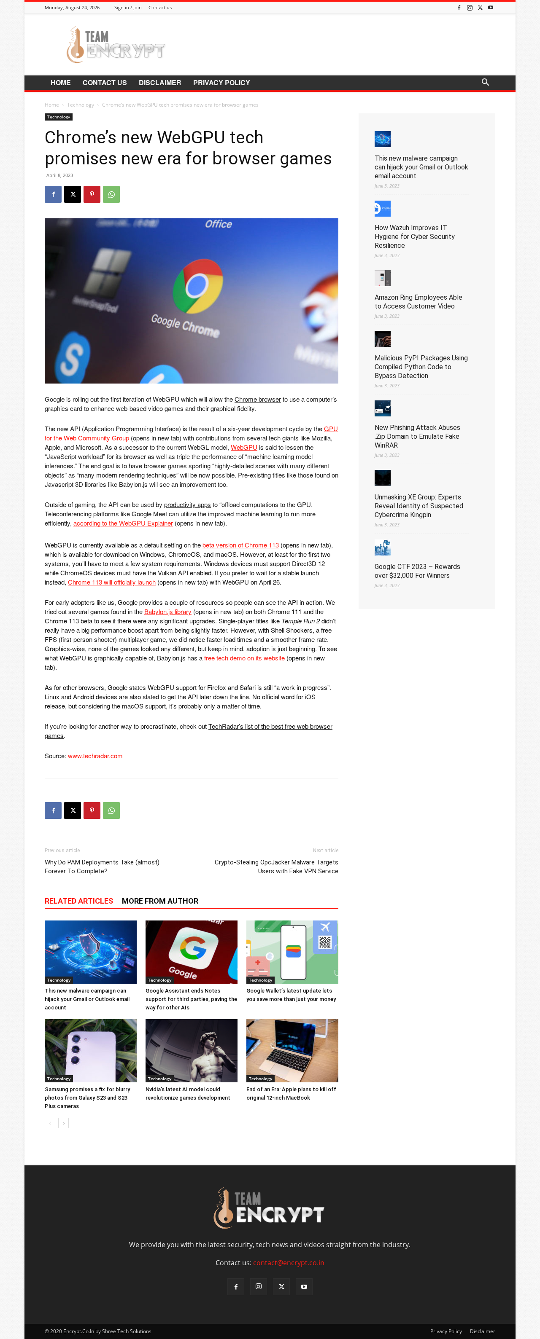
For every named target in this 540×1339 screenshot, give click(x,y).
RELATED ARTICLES (79, 900)
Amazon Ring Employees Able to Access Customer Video (418, 301)
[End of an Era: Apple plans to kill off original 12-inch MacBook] (292, 1050)
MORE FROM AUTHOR (160, 900)
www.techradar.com (95, 755)
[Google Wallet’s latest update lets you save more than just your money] (292, 952)
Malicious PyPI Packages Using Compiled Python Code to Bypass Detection (421, 367)
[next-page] (63, 1123)
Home (61, 82)
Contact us (160, 7)
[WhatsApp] (111, 194)
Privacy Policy (221, 82)
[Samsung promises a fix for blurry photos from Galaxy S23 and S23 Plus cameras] (91, 1050)
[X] (480, 7)
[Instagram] (469, 7)
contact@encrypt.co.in (288, 1262)
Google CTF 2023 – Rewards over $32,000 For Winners (417, 571)
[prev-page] (50, 1123)
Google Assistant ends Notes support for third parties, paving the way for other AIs (191, 999)
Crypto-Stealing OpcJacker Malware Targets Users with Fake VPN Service (276, 867)
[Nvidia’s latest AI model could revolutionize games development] (192, 1050)
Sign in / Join (128, 7)
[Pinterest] (92, 194)
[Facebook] (459, 7)
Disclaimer (160, 82)
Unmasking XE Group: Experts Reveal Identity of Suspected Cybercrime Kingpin (419, 506)
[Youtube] (490, 7)
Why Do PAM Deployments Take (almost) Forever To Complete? (102, 867)
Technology (80, 104)
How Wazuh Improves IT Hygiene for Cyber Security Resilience (415, 237)
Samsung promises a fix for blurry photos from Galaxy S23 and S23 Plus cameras (87, 1097)
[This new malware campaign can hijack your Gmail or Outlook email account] (91, 952)
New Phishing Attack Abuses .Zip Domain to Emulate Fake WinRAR (417, 436)
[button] (485, 83)
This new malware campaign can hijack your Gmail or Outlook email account (87, 999)
